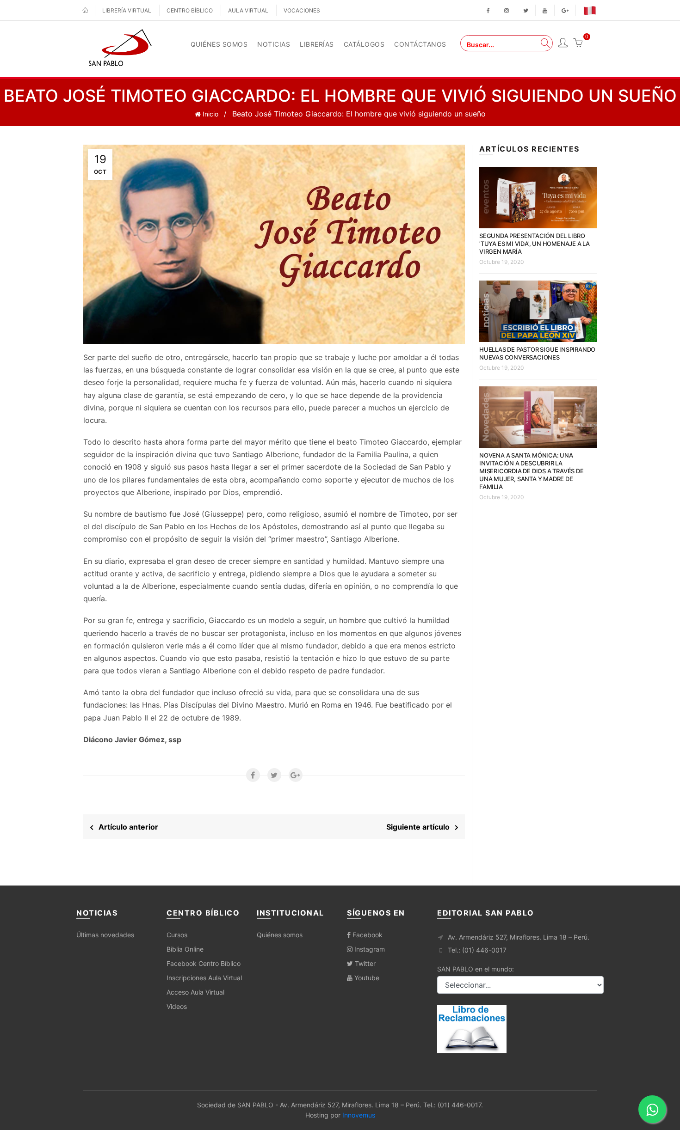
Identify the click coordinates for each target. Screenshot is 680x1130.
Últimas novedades (105, 935)
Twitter (364, 963)
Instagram (368, 949)
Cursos (177, 935)
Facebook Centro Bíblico (204, 963)
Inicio (209, 114)
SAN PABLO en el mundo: (475, 969)
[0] (577, 44)
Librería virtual (126, 10)
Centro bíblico (190, 10)
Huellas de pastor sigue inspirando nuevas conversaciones (537, 353)
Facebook (367, 935)
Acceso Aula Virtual (195, 992)
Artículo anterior (125, 826)
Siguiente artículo (420, 826)
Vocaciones (302, 10)
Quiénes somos (280, 935)
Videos (177, 1006)
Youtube (365, 978)
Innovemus (358, 1115)
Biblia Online (185, 949)
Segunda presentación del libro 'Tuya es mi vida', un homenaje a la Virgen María (534, 243)
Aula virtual (248, 10)
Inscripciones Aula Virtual (204, 978)
